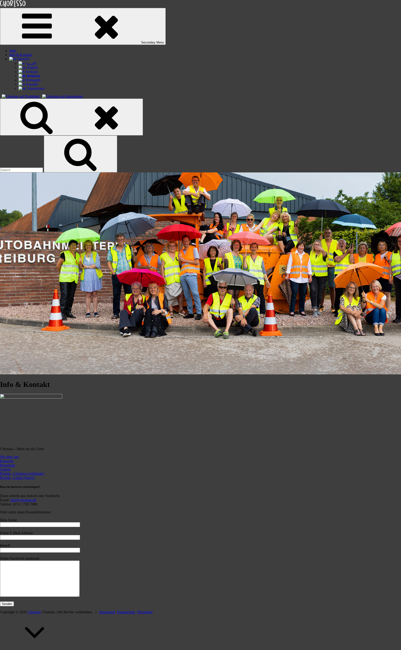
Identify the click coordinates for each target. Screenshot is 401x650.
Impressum (107, 612)
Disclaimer (145, 612)
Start (12, 51)
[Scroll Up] (35, 648)
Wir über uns (9, 457)
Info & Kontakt (20, 55)
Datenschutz (126, 612)
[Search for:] (22, 170)
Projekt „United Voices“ (17, 478)
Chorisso (34, 612)
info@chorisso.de (23, 500)
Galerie (5, 469)
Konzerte (6, 461)
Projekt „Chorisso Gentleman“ (22, 473)
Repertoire (7, 465)
